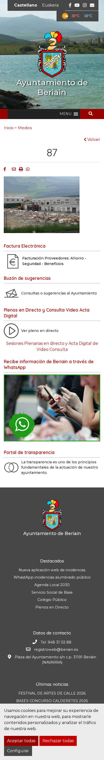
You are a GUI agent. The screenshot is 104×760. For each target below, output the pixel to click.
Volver (93, 139)
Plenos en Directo (52, 607)
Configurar (18, 750)
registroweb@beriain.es (56, 649)
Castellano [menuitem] (25, 5)
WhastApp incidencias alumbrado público (52, 577)
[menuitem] (26, 5)
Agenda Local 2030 (52, 585)
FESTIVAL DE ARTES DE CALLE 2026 (52, 693)
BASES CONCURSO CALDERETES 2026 (52, 701)
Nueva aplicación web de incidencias (52, 570)
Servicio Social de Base (52, 592)
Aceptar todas (21, 740)
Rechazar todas (58, 740)
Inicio (9, 128)
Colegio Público (52, 599)
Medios (25, 128)
